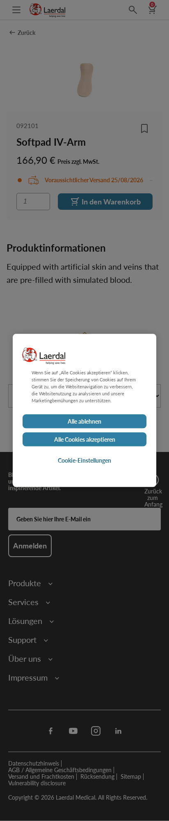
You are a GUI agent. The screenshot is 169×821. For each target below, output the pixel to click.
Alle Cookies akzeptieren (84, 440)
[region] (84, 410)
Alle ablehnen (84, 421)
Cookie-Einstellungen (84, 460)
